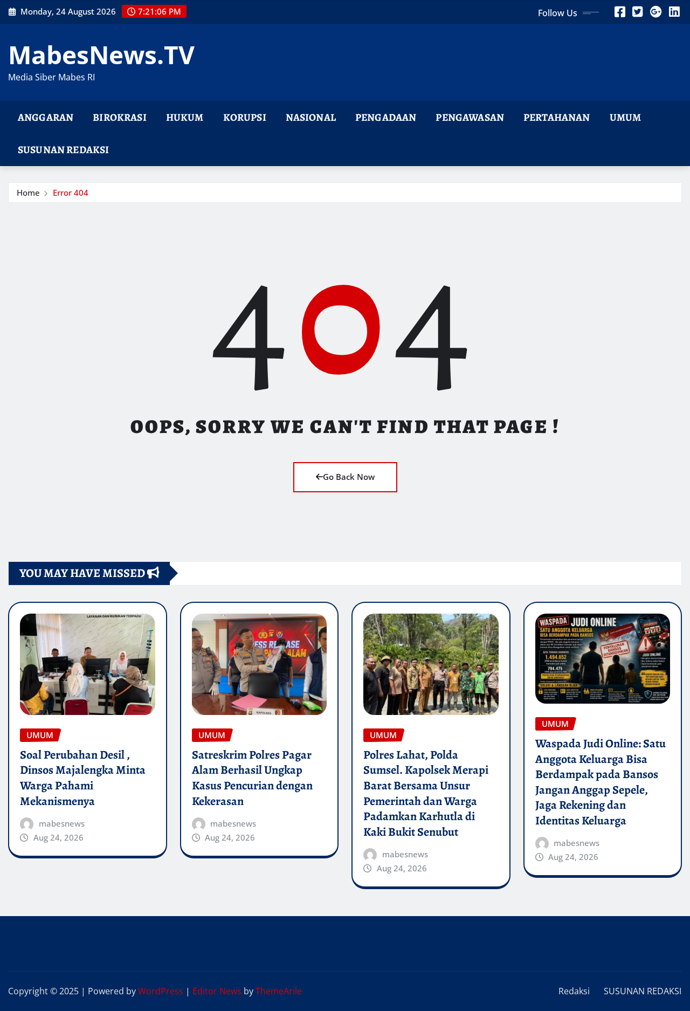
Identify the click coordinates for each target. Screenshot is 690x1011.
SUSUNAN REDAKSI (642, 991)
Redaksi (574, 991)
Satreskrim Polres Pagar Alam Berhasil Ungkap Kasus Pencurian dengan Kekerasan (252, 778)
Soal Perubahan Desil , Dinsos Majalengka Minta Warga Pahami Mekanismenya (83, 778)
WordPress (160, 991)
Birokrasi (119, 117)
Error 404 (70, 192)
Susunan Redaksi (63, 149)
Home (28, 192)
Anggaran (45, 117)
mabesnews (62, 823)
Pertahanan (556, 117)
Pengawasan (470, 117)
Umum (625, 117)
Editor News (217, 991)
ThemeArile (279, 991)
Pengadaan (385, 117)
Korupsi (244, 117)
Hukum (185, 117)
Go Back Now (349, 476)
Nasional (311, 117)
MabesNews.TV (101, 54)
